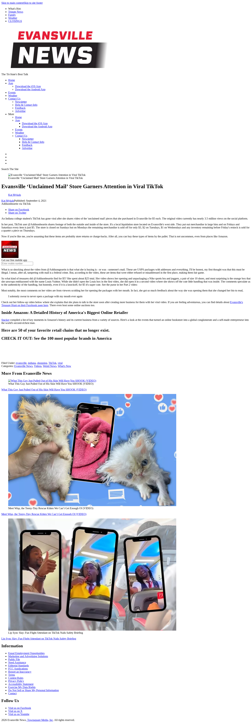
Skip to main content (12, 2)
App (10, 83)
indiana (32, 363)
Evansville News (23, 366)
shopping (42, 363)
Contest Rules (15, 677)
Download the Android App (30, 89)
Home (11, 80)
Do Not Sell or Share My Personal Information (33, 690)
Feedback (20, 107)
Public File (14, 659)
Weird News (49, 366)
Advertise (20, 111)
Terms (11, 674)
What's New (64, 366)
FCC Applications (18, 668)
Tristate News (15, 11)
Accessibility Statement (20, 684)
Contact (12, 693)
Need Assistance (17, 662)
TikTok (52, 363)
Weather (12, 17)
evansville (21, 363)
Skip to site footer (33, 2)
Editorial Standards (18, 665)
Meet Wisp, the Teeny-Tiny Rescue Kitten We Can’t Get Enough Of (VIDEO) (43, 514)
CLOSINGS (15, 21)
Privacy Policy (16, 681)
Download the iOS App (28, 86)
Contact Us (14, 98)
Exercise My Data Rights (21, 687)
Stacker (5, 319)
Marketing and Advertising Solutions (28, 656)
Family (12, 14)
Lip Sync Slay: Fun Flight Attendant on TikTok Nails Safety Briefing (38, 638)
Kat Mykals (7, 200)
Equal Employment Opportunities (26, 653)
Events (12, 92)
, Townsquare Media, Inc (39, 720)
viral (60, 363)
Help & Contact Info (26, 104)
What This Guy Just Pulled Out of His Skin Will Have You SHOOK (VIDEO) (44, 389)
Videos (37, 366)
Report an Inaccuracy (19, 671)
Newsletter (21, 101)
